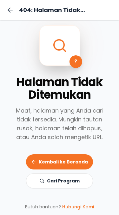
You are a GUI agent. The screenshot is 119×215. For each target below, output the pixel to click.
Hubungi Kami (78, 207)
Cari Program (63, 181)
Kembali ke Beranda (63, 162)
